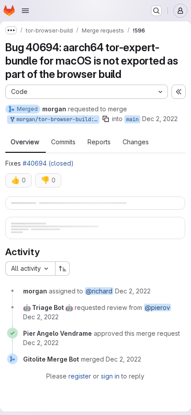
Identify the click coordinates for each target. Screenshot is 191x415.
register (76, 400)
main (132, 119)
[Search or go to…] (156, 10)
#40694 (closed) (48, 163)
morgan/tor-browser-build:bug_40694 (56, 119)
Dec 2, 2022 (160, 118)
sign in (107, 400)
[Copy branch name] (105, 119)
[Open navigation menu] (25, 11)
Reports (99, 142)
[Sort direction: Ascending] (63, 292)
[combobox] (30, 292)
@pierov (157, 331)
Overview (25, 142)
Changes (136, 142)
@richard (99, 315)
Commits (63, 142)
